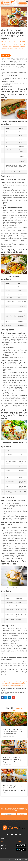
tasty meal (5, 46)
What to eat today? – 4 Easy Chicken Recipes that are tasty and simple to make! (13, 731)
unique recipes (10, 48)
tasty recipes (11, 46)
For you (11, 41)
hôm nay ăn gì (23, 44)
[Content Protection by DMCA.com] (4, 838)
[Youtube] (16, 834)
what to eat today (18, 48)
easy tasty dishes (14, 44)
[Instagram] (20, 834)
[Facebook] (8, 834)
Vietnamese (5, 55)
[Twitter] (12, 834)
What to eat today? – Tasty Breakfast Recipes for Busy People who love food (12, 760)
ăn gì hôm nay (5, 44)
